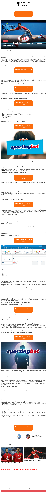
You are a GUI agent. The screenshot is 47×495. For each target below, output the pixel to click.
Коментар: (3, 471)
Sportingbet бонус (4, 170)
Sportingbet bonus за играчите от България (33, 460)
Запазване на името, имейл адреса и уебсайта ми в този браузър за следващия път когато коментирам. (20, 488)
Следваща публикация (35, 435)
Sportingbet (4, 460)
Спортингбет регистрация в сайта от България (11, 462)
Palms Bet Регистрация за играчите (10, 437)
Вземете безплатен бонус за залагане (23, 14)
